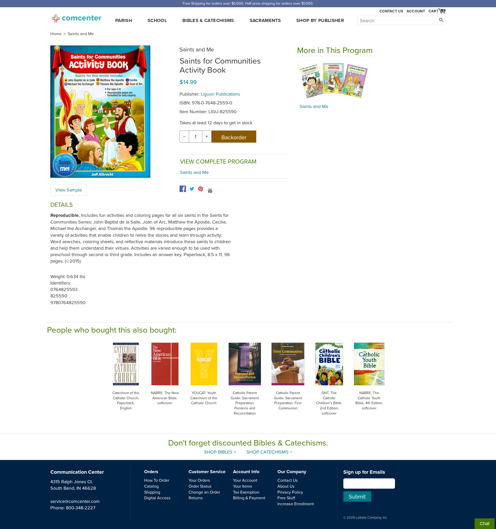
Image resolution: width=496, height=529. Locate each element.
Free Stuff (286, 498)
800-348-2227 (80, 507)
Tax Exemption (246, 492)
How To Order (156, 480)
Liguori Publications (220, 94)
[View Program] (336, 81)
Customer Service (207, 471)
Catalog (151, 486)
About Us (286, 486)
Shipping (152, 492)
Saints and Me (81, 33)
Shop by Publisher (320, 20)
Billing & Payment (249, 498)
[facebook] (183, 189)
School (157, 20)
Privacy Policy (290, 492)
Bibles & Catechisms (208, 20)
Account (416, 11)
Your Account (245, 480)
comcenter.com (76, 16)
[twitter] (192, 189)
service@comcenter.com (75, 501)
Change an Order (204, 492)
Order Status (200, 486)
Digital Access (157, 498)
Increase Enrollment (295, 504)
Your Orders (199, 480)
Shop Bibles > (220, 452)
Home (55, 33)
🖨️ (210, 190)
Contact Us (391, 11)
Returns (196, 498)
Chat (485, 523)
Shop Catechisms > (269, 452)
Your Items (242, 486)
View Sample (68, 190)
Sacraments (265, 20)
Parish (123, 20)
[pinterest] (200, 189)
